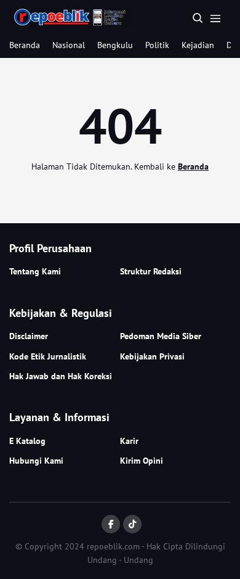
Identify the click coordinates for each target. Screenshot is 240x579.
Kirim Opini (141, 460)
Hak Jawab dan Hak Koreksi (60, 376)
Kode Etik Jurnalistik (47, 356)
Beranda (24, 45)
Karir (129, 440)
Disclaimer (28, 336)
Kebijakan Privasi (152, 356)
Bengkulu (115, 45)
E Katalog (27, 440)
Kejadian (198, 45)
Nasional (68, 45)
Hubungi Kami (36, 460)
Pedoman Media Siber (160, 336)
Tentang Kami (35, 271)
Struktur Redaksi (151, 271)
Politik (157, 45)
